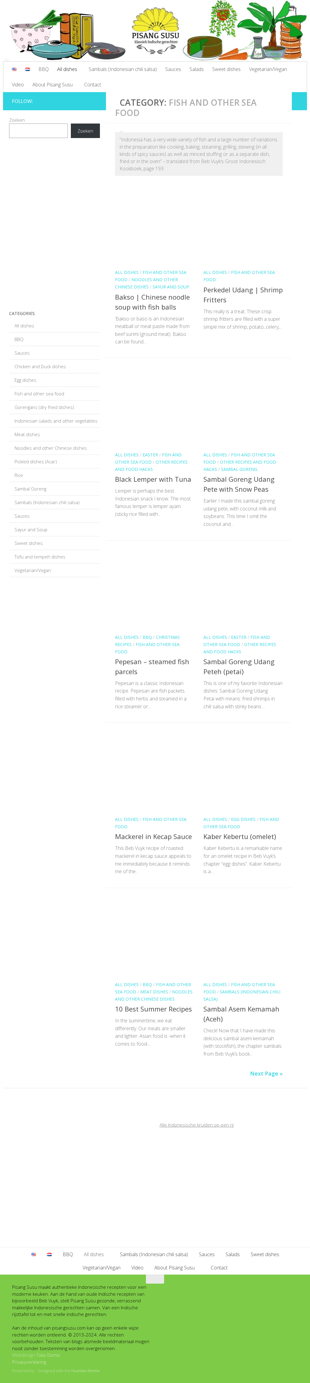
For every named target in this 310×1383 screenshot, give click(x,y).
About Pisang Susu (52, 84)
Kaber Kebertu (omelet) (239, 836)
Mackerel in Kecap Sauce (153, 836)
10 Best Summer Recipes (153, 1008)
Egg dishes (243, 819)
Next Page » (266, 1073)
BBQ (43, 69)
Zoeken (17, 120)
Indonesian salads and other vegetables (56, 421)
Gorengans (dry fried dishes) (44, 407)
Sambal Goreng (239, 469)
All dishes (67, 69)
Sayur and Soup (171, 287)
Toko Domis (48, 1355)
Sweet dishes (226, 69)
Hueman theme (85, 1370)
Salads (197, 69)
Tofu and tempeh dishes (40, 557)
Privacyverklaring (29, 1362)
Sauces (173, 69)
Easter (150, 455)
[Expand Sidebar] (299, 101)
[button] (57, 249)
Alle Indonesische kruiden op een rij (197, 1125)
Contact (92, 84)
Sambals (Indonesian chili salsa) (123, 69)
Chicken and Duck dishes (40, 366)
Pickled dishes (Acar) (36, 461)
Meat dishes (154, 992)
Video (18, 84)
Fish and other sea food (39, 394)
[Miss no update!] (93, 99)
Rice (19, 475)
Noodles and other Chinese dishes (51, 448)
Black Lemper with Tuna (153, 479)
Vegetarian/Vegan (268, 69)
